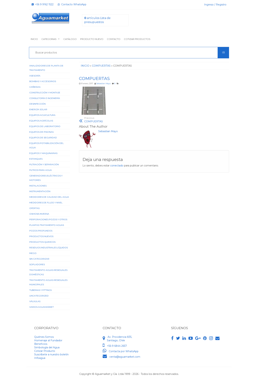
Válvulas (34, 301)
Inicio (34, 39)
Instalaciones (38, 185)
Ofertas (34, 208)
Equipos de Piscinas (41, 132)
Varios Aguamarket (41, 307)
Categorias (49, 39)
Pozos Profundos (40, 230)
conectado (116, 165)
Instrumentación (39, 191)
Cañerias (34, 87)
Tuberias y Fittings (40, 290)
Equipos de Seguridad (43, 137)
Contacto (113, 39)
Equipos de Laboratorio (44, 126)
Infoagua (39, 358)
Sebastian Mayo (103, 83)
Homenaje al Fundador (48, 340)
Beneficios (40, 344)
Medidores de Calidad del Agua (49, 197)
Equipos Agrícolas (41, 120)
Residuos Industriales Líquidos (48, 247)
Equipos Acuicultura (42, 115)
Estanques (35, 158)
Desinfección (37, 103)
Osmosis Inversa (39, 213)
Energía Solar (38, 109)
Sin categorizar (39, 258)
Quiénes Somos (44, 336)
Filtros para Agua (40, 170)
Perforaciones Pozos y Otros (48, 219)
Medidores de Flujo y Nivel (45, 202)
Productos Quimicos (42, 242)
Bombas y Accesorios (42, 81)
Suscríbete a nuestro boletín (51, 354)
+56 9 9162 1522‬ (44, 4)
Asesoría (34, 75)
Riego (33, 253)
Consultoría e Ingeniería (44, 98)
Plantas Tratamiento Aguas (46, 225)
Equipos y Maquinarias (43, 153)
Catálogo (70, 39)
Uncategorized (39, 295)
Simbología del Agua (46, 347)
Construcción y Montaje (44, 92)
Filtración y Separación (44, 164)
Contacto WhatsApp (73, 4)
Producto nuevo (91, 39)
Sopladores (37, 264)
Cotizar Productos (137, 39)
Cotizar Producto (44, 351)
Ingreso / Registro (215, 4)
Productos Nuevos (41, 236)
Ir (223, 52)
